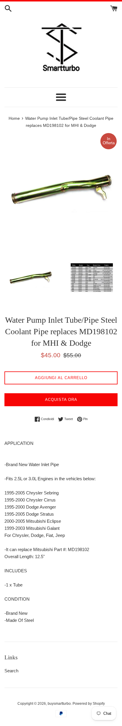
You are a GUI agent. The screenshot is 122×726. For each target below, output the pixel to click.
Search (11, 670)
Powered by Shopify (89, 704)
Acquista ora (61, 399)
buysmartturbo (59, 704)
